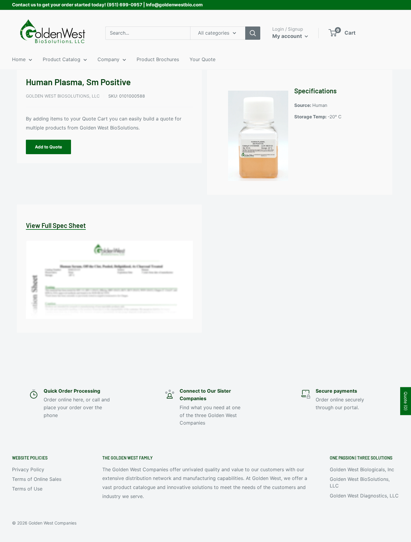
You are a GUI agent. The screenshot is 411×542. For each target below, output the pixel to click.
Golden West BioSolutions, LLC (63, 95)
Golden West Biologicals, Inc (362, 469)
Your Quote (202, 59)
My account (287, 36)
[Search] (252, 33)
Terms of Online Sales (36, 479)
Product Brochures (158, 59)
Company (108, 59)
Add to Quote (48, 146)
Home (19, 59)
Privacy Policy (28, 469)
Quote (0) (405, 400)
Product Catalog (61, 59)
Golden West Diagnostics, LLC (364, 496)
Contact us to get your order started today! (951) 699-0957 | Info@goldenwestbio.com (107, 5)
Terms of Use (27, 489)
